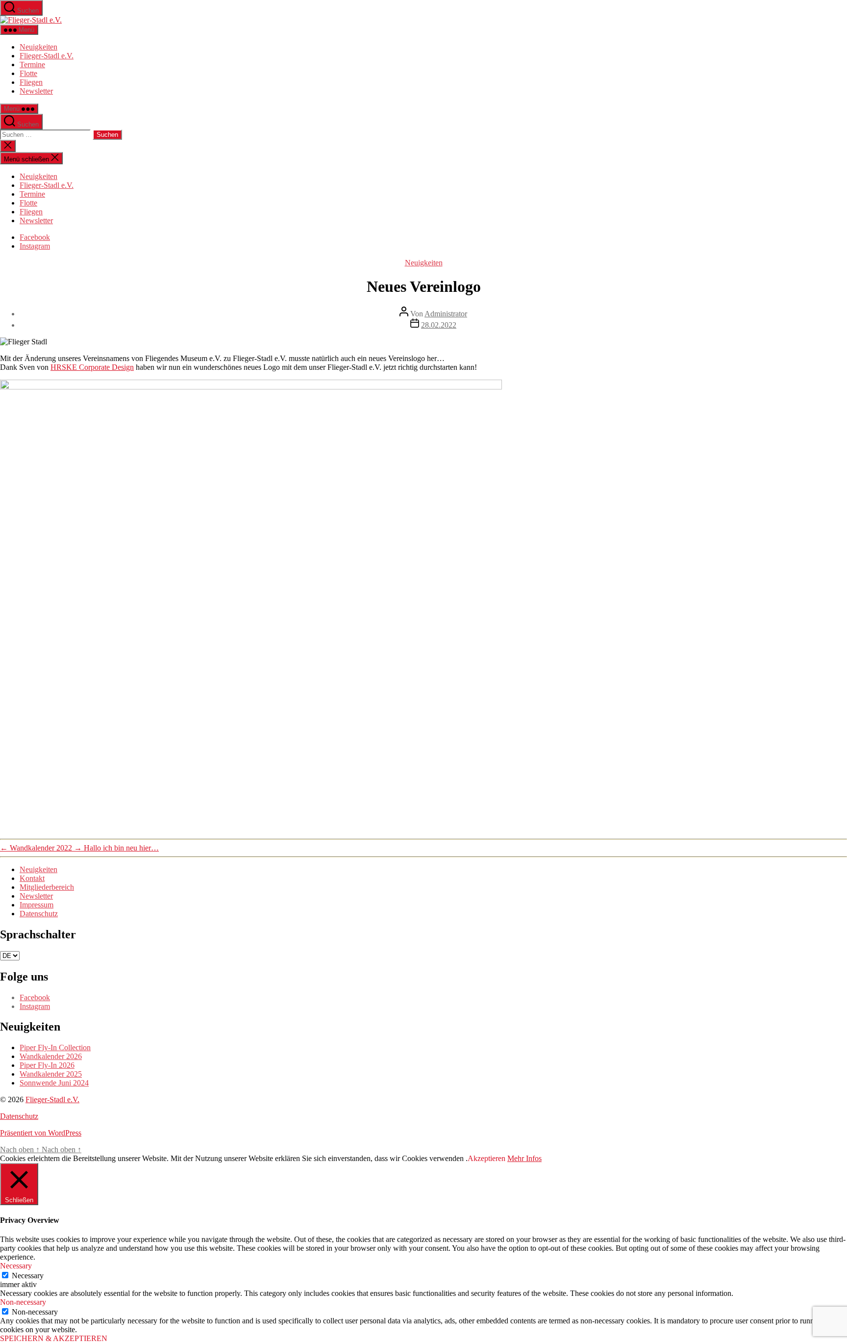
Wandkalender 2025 (51, 1074)
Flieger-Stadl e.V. (47, 56)
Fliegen (31, 82)
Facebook (35, 237)
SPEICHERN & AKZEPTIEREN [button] (53, 1338)
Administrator (445, 314)
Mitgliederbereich (47, 887)
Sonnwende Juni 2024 (54, 1083)
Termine (32, 64)
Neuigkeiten (38, 47)
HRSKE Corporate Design (92, 367)
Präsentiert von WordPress (40, 1133)
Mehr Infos (524, 1158)
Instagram (35, 246)
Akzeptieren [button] (486, 1158)
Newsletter (36, 91)
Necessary (28, 1275)
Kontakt (32, 878)
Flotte (28, 73)
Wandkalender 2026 (51, 1056)
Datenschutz (39, 913)
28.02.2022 (438, 325)
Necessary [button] (16, 1266)
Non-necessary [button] (23, 1302)
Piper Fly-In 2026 (47, 1065)
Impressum (36, 905)
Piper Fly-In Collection (55, 1047)
